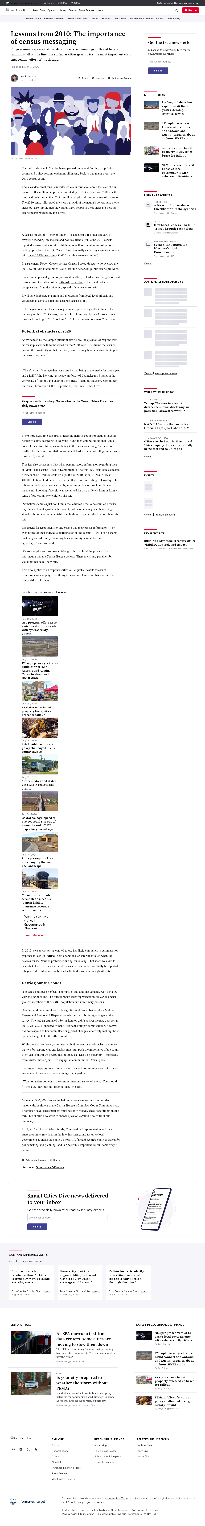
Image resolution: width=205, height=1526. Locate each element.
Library (62, 10)
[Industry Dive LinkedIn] (13, 1449)
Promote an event (165, 514)
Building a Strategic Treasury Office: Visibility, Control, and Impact (170, 542)
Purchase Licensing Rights (67, 1467)
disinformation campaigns (37, 575)
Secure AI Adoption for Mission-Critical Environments (170, 248)
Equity (159, 18)
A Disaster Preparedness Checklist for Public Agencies (175, 207)
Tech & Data (119, 18)
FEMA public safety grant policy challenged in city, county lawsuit (173, 1401)
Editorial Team (60, 1450)
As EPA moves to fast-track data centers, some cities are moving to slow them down (83, 1339)
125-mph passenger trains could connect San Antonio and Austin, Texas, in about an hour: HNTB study (178, 130)
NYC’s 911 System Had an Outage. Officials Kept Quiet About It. (167, 426)
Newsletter (58, 1462)
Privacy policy (70, 1513)
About (55, 1445)
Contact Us (58, 1456)
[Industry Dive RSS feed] (35, 1449)
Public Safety (173, 18)
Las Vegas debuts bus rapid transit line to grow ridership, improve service (177, 108)
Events (72, 10)
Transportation (33, 18)
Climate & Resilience (77, 18)
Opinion (51, 10)
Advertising (100, 1445)
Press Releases (87, 10)
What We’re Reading (63, 1478)
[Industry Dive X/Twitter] (28, 1449)
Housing (106, 18)
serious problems (52, 961)
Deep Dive (39, 10)
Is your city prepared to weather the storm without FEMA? (82, 1383)
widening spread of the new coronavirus (75, 287)
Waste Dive (75, 3)
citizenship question (71, 282)
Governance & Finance (141, 18)
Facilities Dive (48, 3)
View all (148, 263)
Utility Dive (62, 3)
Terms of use (87, 1513)
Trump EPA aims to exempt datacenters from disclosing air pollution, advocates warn (166, 407)
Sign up (192, 10)
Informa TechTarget (117, 1498)
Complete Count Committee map (98, 1105)
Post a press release (166, 373)
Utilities (94, 18)
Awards (102, 10)
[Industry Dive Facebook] (20, 1449)
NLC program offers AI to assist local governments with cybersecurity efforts (178, 170)
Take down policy (106, 1513)
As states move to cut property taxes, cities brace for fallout (177, 151)
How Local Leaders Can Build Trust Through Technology (174, 227)
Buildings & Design (53, 18)
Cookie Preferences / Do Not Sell (137, 1513)
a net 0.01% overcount (42, 255)
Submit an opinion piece (108, 1456)
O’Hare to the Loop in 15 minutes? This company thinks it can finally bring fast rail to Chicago (168, 445)
